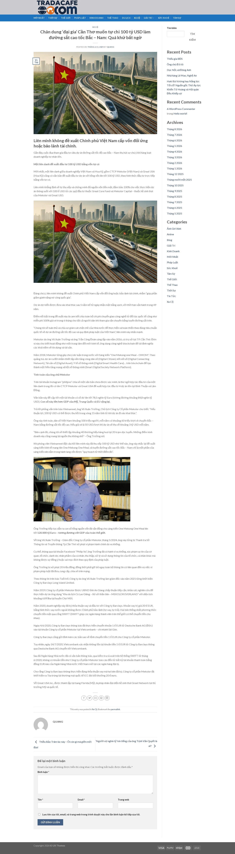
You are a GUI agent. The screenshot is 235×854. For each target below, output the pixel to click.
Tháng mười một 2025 (179, 179)
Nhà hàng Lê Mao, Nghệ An (182, 75)
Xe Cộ (137, 18)
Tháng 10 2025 (175, 185)
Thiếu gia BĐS (175, 58)
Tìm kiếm (172, 28)
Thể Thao (112, 18)
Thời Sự (52, 18)
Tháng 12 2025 (175, 173)
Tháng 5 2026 (174, 145)
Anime (170, 234)
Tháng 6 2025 (174, 207)
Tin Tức (171, 295)
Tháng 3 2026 (174, 157)
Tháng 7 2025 (174, 202)
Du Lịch (126, 18)
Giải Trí (148, 18)
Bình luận (43, 772)
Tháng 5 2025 (174, 213)
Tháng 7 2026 (174, 134)
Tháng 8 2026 (174, 129)
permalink (115, 709)
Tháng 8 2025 (174, 196)
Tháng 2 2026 (174, 162)
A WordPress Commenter (181, 108)
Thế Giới (66, 18)
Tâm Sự (177, 18)
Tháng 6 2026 (174, 140)
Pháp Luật (80, 18)
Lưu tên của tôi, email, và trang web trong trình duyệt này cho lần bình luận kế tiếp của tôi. (91, 814)
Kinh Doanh (97, 18)
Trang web (123, 799)
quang (110, 47)
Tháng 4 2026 (174, 151)
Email (81, 799)
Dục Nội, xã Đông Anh (179, 69)
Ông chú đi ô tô (175, 64)
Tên (40, 799)
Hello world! (180, 113)
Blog (169, 239)
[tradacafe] (64, 7)
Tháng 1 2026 (174, 168)
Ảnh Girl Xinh (174, 228)
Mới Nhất (39, 18)
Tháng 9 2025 (174, 190)
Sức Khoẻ (163, 18)
